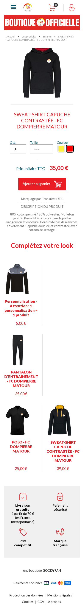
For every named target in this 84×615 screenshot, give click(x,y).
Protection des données (26, 595)
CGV (40, 602)
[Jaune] (61, 148)
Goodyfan (51, 570)
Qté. (13, 142)
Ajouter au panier (36, 183)
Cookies (28, 602)
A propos (54, 602)
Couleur (62, 142)
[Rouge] (70, 148)
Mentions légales (59, 595)
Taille (34, 142)
